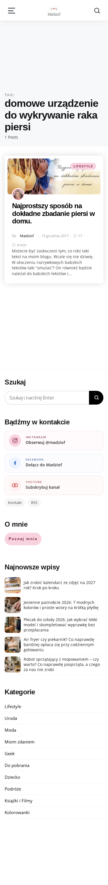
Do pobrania (17, 765)
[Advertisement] (54, 54)
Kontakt (15, 502)
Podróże (13, 789)
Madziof (27, 235)
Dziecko (12, 777)
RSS (34, 502)
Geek (10, 753)
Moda (10, 730)
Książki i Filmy (19, 800)
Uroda (11, 718)
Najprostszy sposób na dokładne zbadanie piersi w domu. (53, 213)
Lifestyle (83, 166)
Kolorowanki (17, 812)
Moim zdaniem (20, 742)
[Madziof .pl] (54, 10)
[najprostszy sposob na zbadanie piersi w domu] (54, 176)
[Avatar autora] (18, 194)
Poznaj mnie (23, 539)
